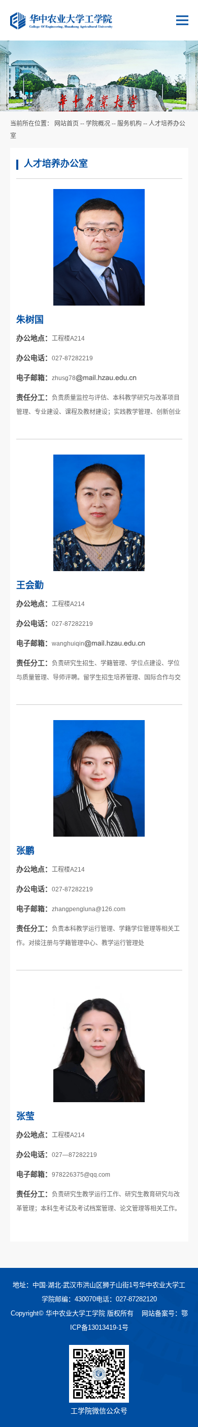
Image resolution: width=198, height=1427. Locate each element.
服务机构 (129, 123)
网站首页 (66, 123)
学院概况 (98, 123)
